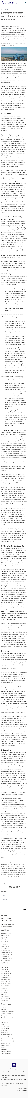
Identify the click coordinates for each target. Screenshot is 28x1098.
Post (24, 909)
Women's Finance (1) (6, 1051)
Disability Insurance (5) (7, 1018)
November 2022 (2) (6, 954)
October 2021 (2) (5, 982)
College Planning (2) (6, 1016)
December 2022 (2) (6, 952)
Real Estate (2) (5, 1037)
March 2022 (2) (5, 971)
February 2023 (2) (6, 948)
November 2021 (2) (6, 979)
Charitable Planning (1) (7, 1013)
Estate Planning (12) (6, 1020)
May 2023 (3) (4, 942)
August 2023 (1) (5, 935)
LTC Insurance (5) (5, 1028)
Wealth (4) (4, 1049)
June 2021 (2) (4, 990)
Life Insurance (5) (5, 1026)
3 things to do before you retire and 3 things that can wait (13, 16)
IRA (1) (2, 1024)
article (8, 34)
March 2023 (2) (5, 946)
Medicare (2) (4, 1030)
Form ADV (14, 1083)
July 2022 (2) (4, 963)
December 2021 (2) (6, 977)
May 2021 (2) (4, 992)
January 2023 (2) (5, 950)
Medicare (3, 22)
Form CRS (3, 1083)
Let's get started (23, 1092)
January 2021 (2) (5, 1000)
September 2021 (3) (6, 984)
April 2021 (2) (4, 994)
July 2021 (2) (4, 988)
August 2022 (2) (5, 961)
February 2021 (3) (5, 998)
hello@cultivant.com (22, 1088)
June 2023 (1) (4, 940)
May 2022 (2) (4, 967)
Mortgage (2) (4, 1032)
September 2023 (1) (6, 933)
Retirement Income (12, 22)
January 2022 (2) (5, 975)
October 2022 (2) (5, 956)
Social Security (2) (6, 1045)
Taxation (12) (4, 1047)
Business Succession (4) (7, 1011)
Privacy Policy (9, 1083)
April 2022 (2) (4, 969)
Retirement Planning (7, 23)
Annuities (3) (4, 1009)
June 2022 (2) (4, 965)
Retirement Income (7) (7, 1039)
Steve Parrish (11, 28)
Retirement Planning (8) (7, 1041)
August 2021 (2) (5, 986)
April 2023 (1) (4, 944)
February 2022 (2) (6, 973)
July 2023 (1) (4, 937)
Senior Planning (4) (6, 1043)
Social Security (18, 23)
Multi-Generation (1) (6, 1034)
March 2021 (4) (5, 996)
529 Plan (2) (4, 1007)
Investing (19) (4, 1022)
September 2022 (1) (6, 958)
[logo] (9, 2)
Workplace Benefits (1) (7, 1053)
